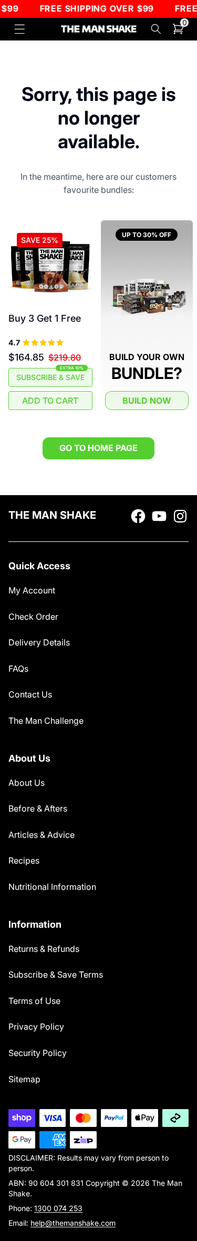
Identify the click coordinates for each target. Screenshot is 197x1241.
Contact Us (30, 694)
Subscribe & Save (50, 375)
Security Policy (37, 1053)
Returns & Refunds (43, 948)
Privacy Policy (36, 1026)
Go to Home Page (98, 448)
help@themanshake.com (73, 1222)
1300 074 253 (58, 1208)
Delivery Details (39, 642)
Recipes (23, 860)
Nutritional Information (52, 886)
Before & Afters (37, 808)
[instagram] (180, 516)
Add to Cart (50, 400)
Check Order (33, 616)
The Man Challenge (46, 720)
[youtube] (159, 516)
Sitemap (24, 1079)
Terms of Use (34, 1001)
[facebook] (138, 516)
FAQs (18, 668)
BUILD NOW (146, 400)
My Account (31, 590)
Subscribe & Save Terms (55, 974)
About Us (26, 782)
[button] (19, 29)
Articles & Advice (41, 834)
